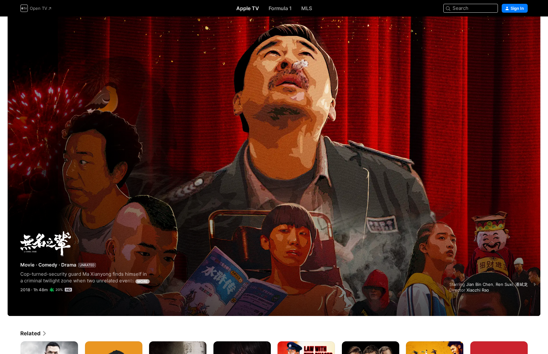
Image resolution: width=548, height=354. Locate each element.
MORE (142, 281)
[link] (33, 333)
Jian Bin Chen (479, 284)
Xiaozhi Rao (477, 290)
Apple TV (247, 8)
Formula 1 (280, 8)
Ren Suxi (504, 284)
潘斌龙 (521, 284)
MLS (306, 8)
